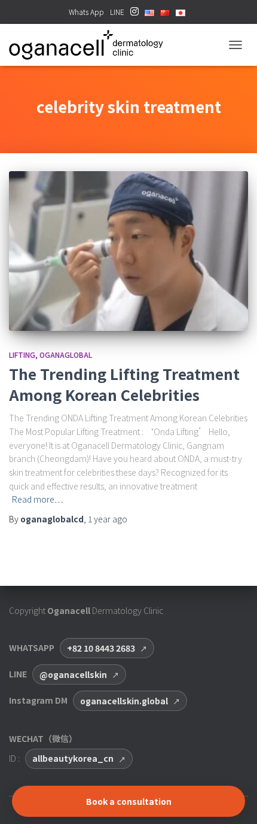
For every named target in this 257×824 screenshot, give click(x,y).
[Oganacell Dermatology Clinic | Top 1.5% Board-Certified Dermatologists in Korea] (90, 45)
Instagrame (134, 15)
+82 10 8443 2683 (101, 648)
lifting (22, 354)
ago (107, 519)
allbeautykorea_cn (73, 758)
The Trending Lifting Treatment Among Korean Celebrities (124, 384)
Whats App (86, 12)
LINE (117, 12)
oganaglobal (65, 354)
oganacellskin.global (124, 701)
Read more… (37, 499)
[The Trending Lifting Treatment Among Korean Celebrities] (128, 251)
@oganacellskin (73, 674)
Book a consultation (129, 801)
